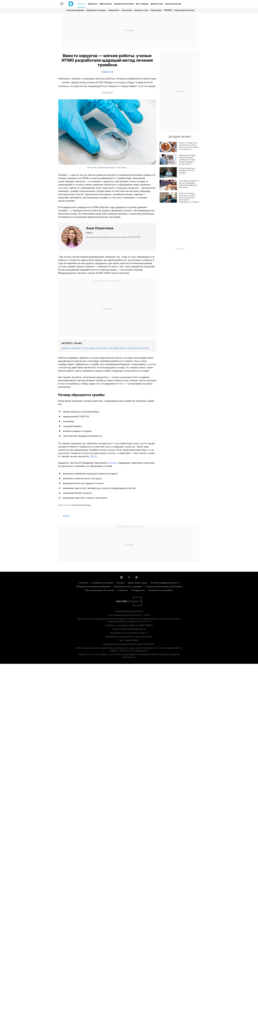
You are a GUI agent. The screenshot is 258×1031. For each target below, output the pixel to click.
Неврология (113, 10)
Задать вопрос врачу (137, 583)
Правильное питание (124, 4)
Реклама (120, 583)
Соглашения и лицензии (102, 583)
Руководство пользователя (160, 590)
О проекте (83, 583)
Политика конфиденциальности (164, 583)
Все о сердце (142, 4)
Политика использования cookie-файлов (163, 586)
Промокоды (156, 10)
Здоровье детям (173, 4)
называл (112, 462)
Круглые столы (141, 10)
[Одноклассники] (129, 577)
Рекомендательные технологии (99, 590)
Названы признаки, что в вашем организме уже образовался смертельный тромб (105, 348)
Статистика (122, 590)
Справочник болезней (184, 10)
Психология (126, 10)
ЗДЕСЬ (93, 456)
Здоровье (92, 4)
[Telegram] (136, 577)
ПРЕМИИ (168, 10)
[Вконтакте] (121, 577)
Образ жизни (105, 4)
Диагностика (157, 4)
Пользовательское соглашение (127, 586)
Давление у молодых (96, 10)
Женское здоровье (75, 10)
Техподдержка (138, 590)
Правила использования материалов (93, 586)
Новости (81, 4)
